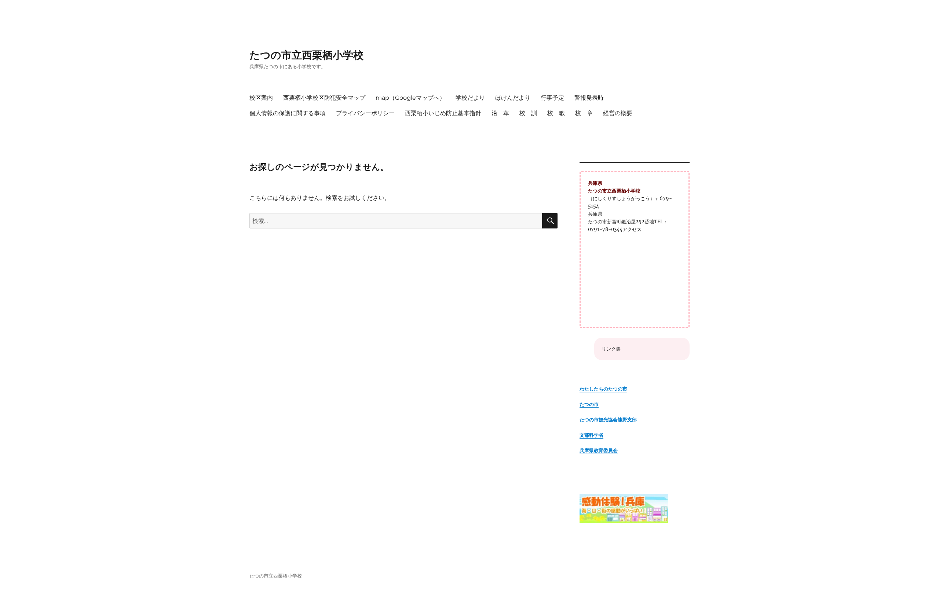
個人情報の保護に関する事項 (287, 113)
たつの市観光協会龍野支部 (608, 420)
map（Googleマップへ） (410, 97)
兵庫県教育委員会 (599, 450)
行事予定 (552, 97)
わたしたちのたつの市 (603, 389)
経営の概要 (617, 113)
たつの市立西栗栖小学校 (306, 55)
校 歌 (556, 113)
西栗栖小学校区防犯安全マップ (324, 97)
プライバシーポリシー (365, 113)
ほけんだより (512, 97)
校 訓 (528, 113)
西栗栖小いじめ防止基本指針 (443, 113)
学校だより (470, 97)
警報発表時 (589, 97)
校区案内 (261, 97)
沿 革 (500, 113)
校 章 (584, 113)
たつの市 (589, 404)
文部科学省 (591, 435)
